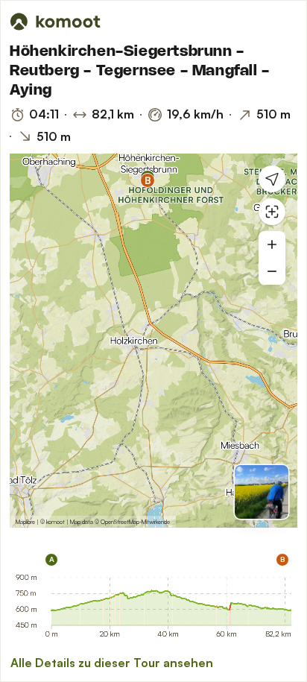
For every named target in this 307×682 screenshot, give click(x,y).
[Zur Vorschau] (261, 492)
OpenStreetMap (120, 521)
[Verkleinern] (272, 271)
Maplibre (25, 521)
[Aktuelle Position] (272, 178)
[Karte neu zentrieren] (272, 211)
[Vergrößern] (272, 244)
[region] (153, 341)
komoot (55, 521)
